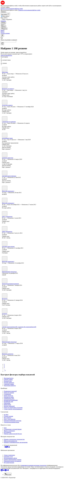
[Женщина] (4, 69)
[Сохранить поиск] (2, 43)
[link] (3, 27)
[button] (2, 30)
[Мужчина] (4, 85)
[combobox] (8, 41)
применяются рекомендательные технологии (33, 465)
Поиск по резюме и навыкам (9, 40)
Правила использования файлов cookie (29, 10)
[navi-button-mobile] (2, 35)
